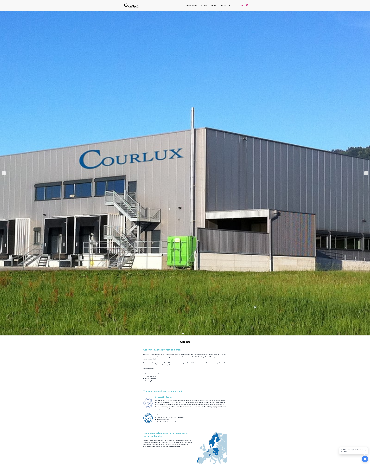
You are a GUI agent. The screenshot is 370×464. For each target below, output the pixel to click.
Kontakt (214, 5)
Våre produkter (192, 5)
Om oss (204, 5)
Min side (224, 5)
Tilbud (242, 5)
